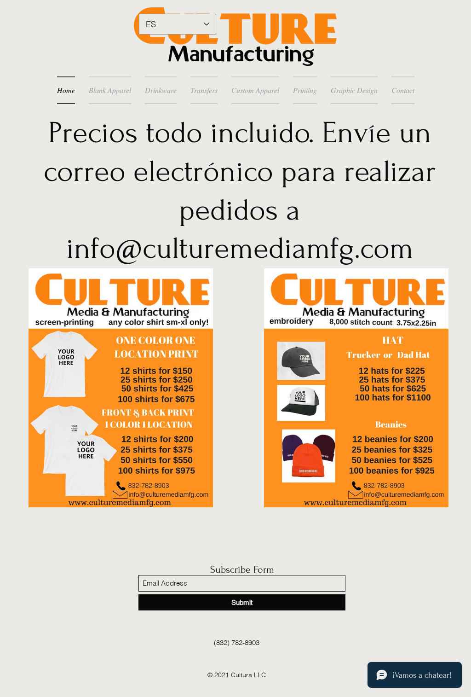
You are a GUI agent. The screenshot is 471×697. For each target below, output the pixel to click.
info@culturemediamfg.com (240, 249)
